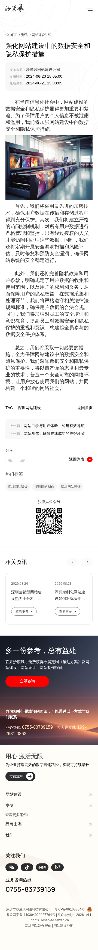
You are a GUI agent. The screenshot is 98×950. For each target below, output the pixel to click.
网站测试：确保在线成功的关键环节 (47, 433)
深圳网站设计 (71, 487)
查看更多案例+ (17, 815)
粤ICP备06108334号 (69, 909)
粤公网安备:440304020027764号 (30, 915)
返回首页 (85, 408)
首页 (13, 35)
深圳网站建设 (18, 487)
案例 (9, 805)
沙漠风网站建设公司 (43, 69)
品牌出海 (13, 824)
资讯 (24, 35)
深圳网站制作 (44, 487)
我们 (9, 835)
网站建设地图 (63, 926)
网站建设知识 (41, 35)
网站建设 (74, 102)
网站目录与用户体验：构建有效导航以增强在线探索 (49, 426)
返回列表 (76, 459)
